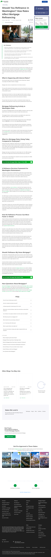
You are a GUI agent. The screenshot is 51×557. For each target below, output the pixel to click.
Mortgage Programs (41, 500)
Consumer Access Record (16, 551)
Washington (28, 411)
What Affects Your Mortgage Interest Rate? (24, 389)
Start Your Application (36, 488)
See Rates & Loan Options (15, 488)
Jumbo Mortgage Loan (42, 507)
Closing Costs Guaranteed (30, 532)
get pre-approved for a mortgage (24, 291)
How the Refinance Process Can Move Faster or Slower (13, 346)
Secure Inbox (16, 514)
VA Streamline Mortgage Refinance (18, 507)
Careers (39, 530)
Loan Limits (28, 513)
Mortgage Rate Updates (30, 506)
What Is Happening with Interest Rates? (10, 337)
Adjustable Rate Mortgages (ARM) (42, 503)
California (8, 287)
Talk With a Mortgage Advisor (25, 492)
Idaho (36, 411)
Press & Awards (40, 532)
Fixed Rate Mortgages (41, 505)
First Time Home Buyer (5, 509)
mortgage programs (29, 287)
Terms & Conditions (35, 547)
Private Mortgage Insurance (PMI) (6, 515)
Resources (28, 500)
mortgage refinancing (23, 69)
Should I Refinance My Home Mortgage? (10, 349)
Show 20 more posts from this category (41, 391)
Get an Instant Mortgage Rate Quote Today (13, 277)
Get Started (45, 1)
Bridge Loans (40, 510)
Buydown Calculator (29, 518)
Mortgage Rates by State (30, 530)
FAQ (27, 511)
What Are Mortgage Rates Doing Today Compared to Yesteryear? (14, 342)
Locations (39, 537)
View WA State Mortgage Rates (15, 162)
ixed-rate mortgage (5, 191)
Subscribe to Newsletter (42, 535)
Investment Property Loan (6, 513)
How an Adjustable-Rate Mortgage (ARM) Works (8, 389)
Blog (27, 504)
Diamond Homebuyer (41, 512)
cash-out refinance (14, 187)
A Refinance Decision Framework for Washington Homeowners (14, 344)
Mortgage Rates (28, 528)
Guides (27, 502)
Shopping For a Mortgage (18, 510)
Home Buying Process (5, 504)
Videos (27, 509)
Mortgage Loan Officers (42, 528)
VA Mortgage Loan (41, 514)
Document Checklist (5, 517)
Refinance (16, 500)
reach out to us (9, 291)
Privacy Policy (28, 547)
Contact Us (4, 539)
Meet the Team (10, 436)
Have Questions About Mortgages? (9, 351)
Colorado (44, 411)
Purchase (3, 500)
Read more (6, 398)
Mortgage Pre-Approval (5, 502)
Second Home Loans (5, 511)
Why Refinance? (16, 502)
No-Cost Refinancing (17, 504)
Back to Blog (5, 4)
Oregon (3, 287)
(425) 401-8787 (6, 541)
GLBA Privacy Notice (42, 547)
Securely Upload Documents (30, 520)
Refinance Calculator (29, 516)
